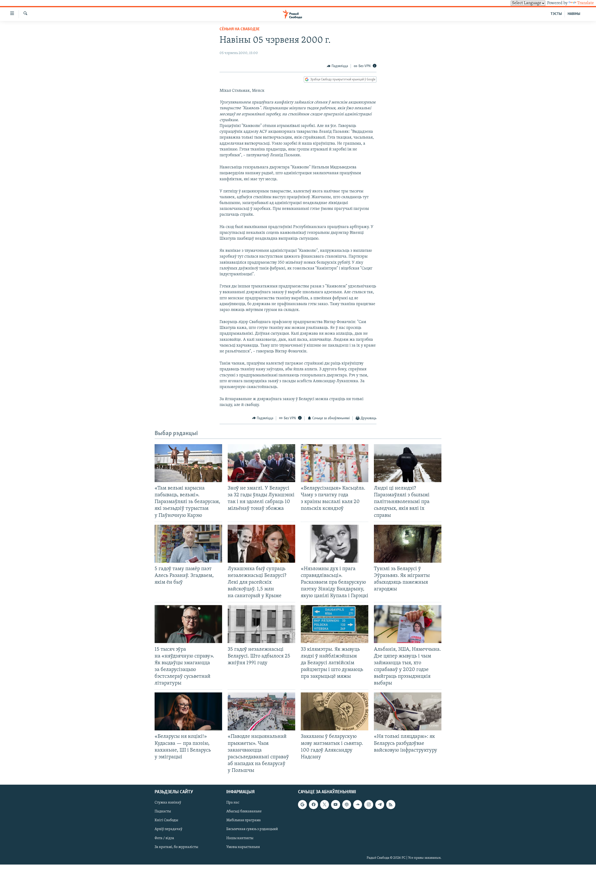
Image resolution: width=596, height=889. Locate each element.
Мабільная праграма (243, 820)
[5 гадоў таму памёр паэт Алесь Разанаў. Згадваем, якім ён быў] (188, 544)
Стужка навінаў (168, 803)
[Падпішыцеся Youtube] (335, 804)
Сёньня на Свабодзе (240, 29)
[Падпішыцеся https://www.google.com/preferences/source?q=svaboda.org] (302, 804)
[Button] (337, 66)
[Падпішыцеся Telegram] (379, 804)
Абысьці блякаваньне (244, 812)
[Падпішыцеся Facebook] (313, 804)
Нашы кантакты (239, 838)
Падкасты (163, 812)
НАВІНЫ (574, 14)
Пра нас (232, 803)
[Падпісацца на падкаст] (346, 804)
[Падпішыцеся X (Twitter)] (324, 804)
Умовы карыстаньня (243, 847)
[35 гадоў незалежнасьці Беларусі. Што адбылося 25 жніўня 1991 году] (261, 624)
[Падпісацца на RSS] (390, 804)
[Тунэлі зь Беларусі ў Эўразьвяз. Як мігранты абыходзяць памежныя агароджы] (407, 544)
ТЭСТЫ (556, 14)
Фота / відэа (164, 838)
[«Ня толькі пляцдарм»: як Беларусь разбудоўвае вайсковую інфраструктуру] (407, 711)
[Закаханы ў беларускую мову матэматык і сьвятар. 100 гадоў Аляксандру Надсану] (334, 711)
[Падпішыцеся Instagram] (368, 804)
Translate (585, 3)
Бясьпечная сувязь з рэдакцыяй (252, 829)
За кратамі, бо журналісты (176, 847)
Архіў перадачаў (168, 829)
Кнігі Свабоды (166, 820)
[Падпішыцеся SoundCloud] (357, 804)
